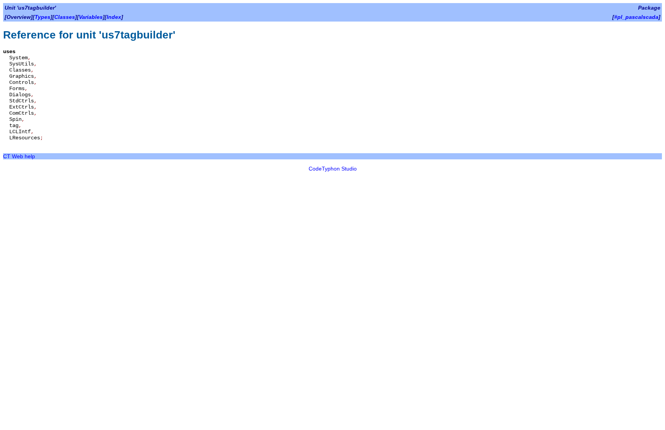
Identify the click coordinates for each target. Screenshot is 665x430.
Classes (64, 17)
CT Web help (19, 156)
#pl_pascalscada (636, 17)
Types (42, 17)
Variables (91, 17)
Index (114, 17)
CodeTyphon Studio (333, 169)
